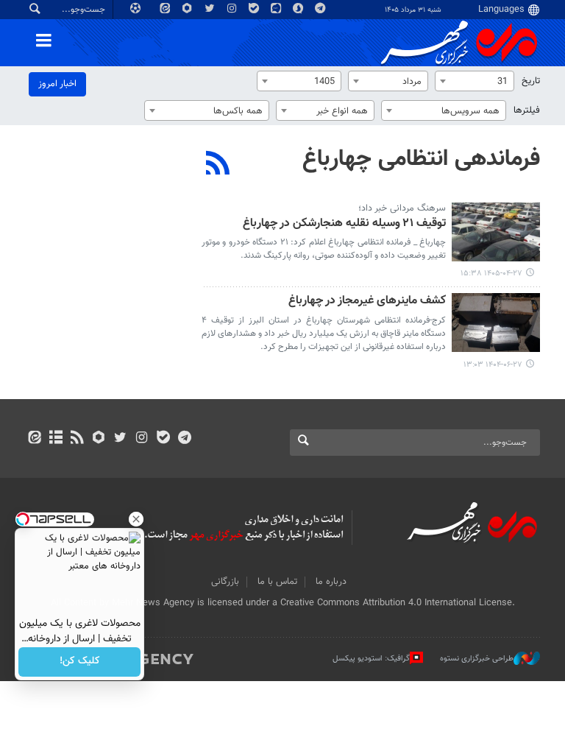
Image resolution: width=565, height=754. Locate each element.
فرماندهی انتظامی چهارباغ (421, 159)
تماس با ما (277, 581)
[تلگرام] (184, 439)
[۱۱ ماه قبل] (496, 322)
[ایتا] (34, 439)
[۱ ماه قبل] (496, 231)
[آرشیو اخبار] (55, 439)
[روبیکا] (99, 439)
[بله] (163, 439)
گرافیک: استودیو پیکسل (371, 658)
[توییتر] (120, 439)
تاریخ (531, 81)
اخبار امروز (57, 84)
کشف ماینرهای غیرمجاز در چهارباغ (367, 301)
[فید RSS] (77, 439)
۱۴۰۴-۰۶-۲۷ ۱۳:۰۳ (492, 365)
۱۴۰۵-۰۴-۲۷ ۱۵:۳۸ (491, 273)
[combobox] (474, 81)
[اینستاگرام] (141, 439)
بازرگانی (225, 581)
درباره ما (331, 581)
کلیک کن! (80, 662)
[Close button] (136, 519)
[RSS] (218, 165)
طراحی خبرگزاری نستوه (477, 658)
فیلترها (527, 110)
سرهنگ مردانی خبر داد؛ (402, 208)
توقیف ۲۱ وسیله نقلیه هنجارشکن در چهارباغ (344, 224)
